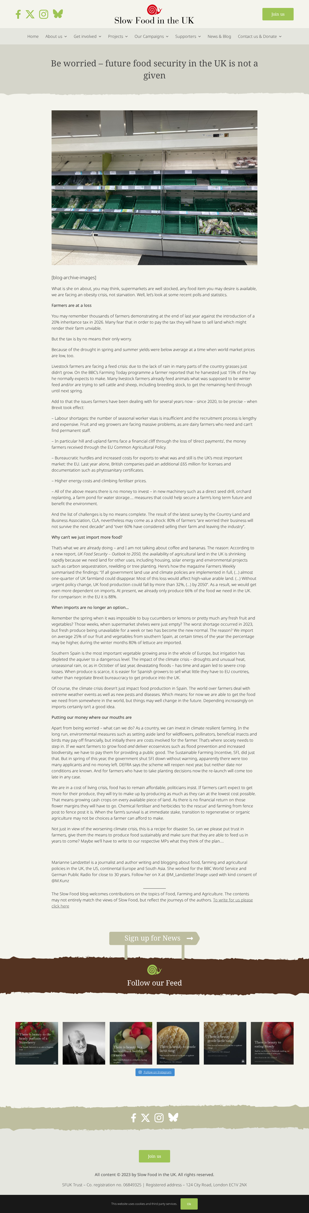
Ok (189, 1204)
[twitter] (30, 14)
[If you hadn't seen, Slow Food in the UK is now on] (178, 1043)
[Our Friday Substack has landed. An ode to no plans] (131, 1043)
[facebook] (18, 14)
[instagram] (43, 14)
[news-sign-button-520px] (154, 934)
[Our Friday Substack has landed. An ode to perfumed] (36, 1043)
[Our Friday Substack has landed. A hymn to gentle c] (225, 1043)
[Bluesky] (58, 13)
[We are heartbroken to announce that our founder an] (84, 1043)
